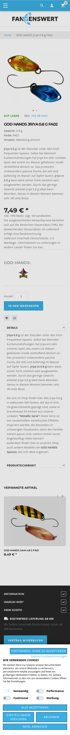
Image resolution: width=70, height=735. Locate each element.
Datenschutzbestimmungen (49, 656)
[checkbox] (40, 691)
